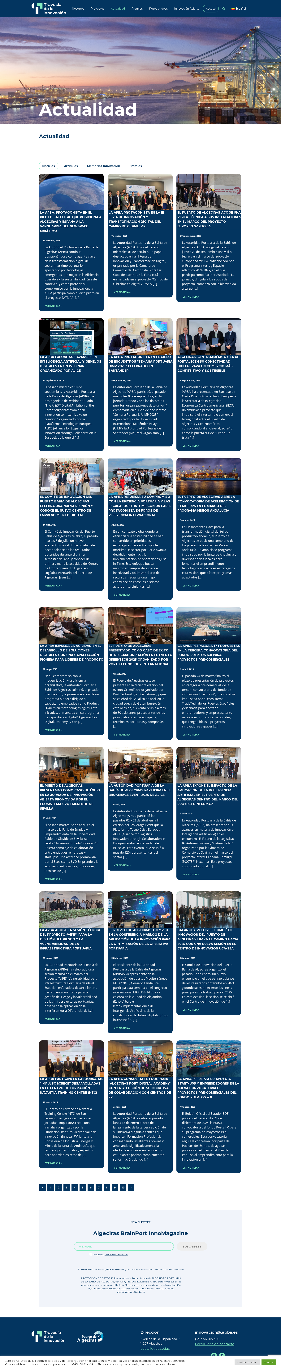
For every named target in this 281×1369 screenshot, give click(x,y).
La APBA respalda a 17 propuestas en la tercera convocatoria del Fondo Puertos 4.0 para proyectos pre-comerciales (208, 652)
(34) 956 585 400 (207, 1339)
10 (122, 1187)
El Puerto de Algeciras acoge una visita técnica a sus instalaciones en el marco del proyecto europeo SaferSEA (209, 219)
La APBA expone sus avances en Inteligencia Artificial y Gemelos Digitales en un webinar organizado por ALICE (70, 364)
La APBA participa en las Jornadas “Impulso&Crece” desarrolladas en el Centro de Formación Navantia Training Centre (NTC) (71, 1085)
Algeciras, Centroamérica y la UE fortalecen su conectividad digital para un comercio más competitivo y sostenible (208, 364)
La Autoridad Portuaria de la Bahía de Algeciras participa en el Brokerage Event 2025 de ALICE (140, 790)
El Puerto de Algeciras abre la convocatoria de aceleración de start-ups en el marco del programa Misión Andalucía (208, 503)
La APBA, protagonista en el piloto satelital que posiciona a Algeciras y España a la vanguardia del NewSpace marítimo (71, 222)
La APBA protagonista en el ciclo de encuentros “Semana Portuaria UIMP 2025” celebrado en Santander (140, 364)
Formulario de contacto (214, 1344)
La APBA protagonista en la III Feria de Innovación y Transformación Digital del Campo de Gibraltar (136, 219)
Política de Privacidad (116, 1254)
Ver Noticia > (53, 306)
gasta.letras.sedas (155, 1348)
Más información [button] (247, 1362)
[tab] (48, 166)
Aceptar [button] (269, 1362)
